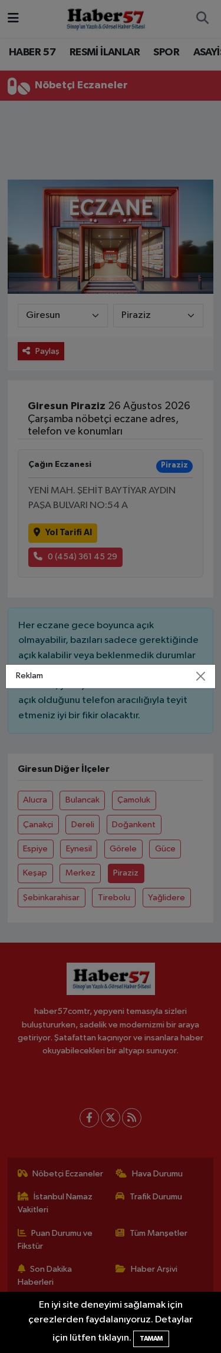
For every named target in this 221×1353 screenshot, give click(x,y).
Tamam (151, 1338)
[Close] (200, 676)
